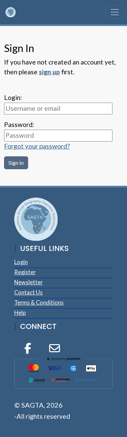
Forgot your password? (37, 146)
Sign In (16, 162)
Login (21, 262)
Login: (13, 97)
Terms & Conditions (39, 302)
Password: (19, 124)
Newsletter (28, 282)
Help (20, 312)
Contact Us (28, 292)
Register (25, 272)
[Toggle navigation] (114, 12)
